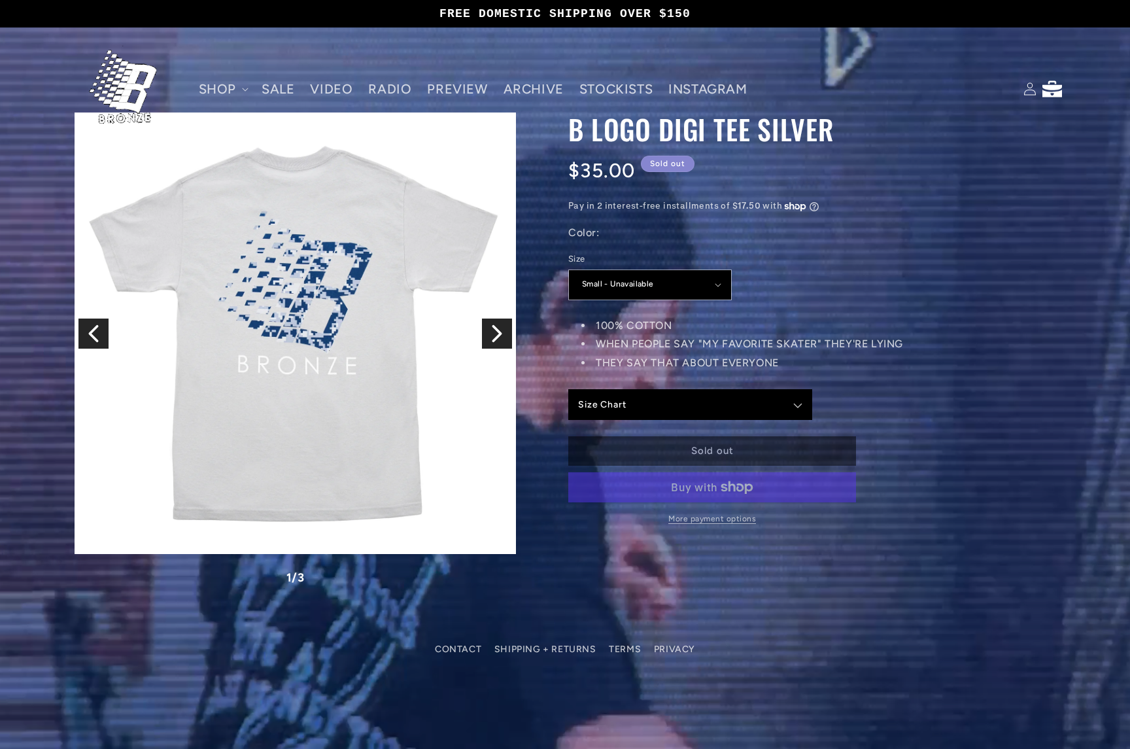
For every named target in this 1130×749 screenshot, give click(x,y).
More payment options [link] (712, 518)
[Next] (497, 333)
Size (576, 259)
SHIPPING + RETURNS (545, 649)
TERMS (625, 649)
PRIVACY (674, 649)
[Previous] (93, 333)
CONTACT (458, 649)
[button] (222, 89)
